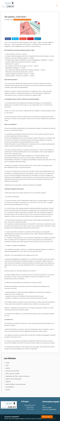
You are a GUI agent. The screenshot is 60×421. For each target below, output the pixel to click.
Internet (7, 368)
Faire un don (30, 409)
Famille (7, 363)
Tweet (16, 38)
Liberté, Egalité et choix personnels (15, 384)
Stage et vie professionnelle (13, 379)
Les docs (16, 19)
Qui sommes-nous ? (30, 405)
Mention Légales (47, 407)
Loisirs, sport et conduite (25, 19)
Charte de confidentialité (49, 409)
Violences (8, 381)
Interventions (30, 407)
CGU (43, 405)
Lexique (7, 389)
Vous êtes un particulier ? (48, 418)
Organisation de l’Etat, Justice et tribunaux (17, 376)
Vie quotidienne (9, 387)
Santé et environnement (12, 371)
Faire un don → (47, 416)
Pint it (31, 38)
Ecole (7, 365)
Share (8, 38)
